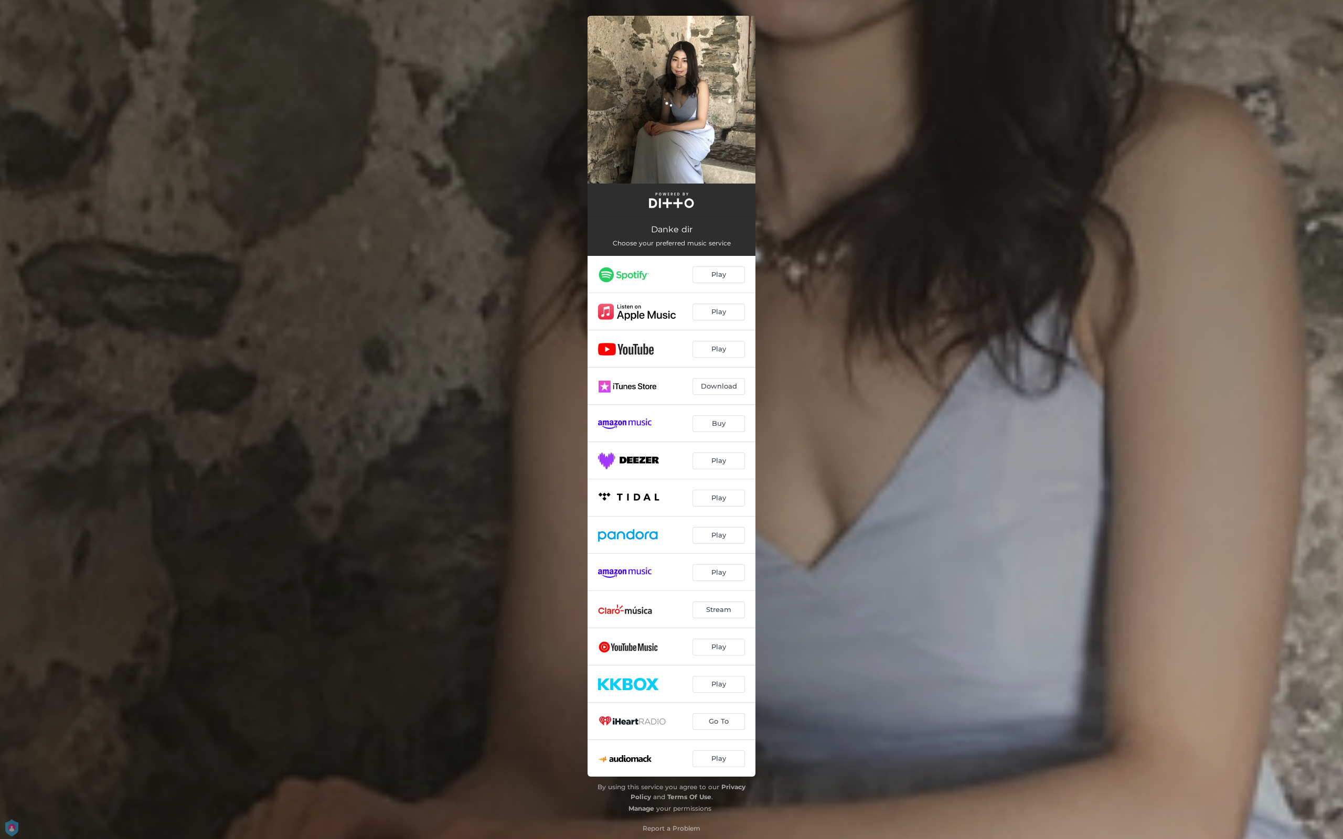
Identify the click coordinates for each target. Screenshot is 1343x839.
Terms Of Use (689, 797)
